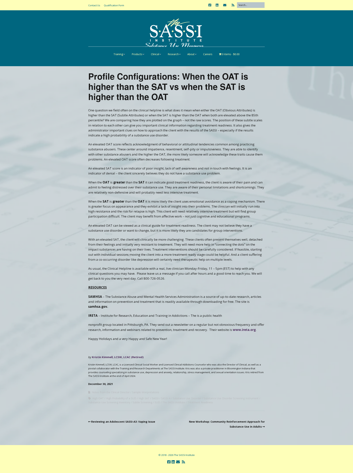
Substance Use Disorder (187, 398)
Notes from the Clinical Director (111, 392)
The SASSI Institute (173, 402)
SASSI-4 (165, 398)
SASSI (155, 398)
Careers (207, 54)
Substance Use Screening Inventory (109, 402)
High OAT (98, 398)
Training (118, 54)
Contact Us (94, 5)
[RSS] (233, 5)
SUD (157, 402)
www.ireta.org (244, 330)
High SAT (144, 398)
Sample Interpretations (145, 392)
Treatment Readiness (200, 402)
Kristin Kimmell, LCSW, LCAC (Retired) (118, 357)
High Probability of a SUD (121, 398)
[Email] (225, 5)
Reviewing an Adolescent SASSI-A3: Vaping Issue (123, 421)
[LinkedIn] (217, 5)
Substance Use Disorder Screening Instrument (231, 398)
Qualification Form (114, 5)
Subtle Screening (142, 402)
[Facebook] (210, 5)
